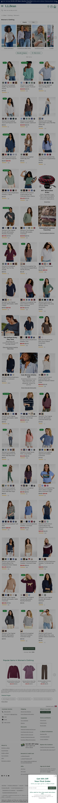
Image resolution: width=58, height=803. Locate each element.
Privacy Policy (42, 797)
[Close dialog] (55, 776)
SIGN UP (52, 788)
